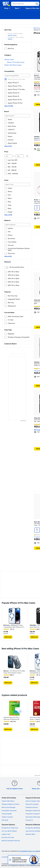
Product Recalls (7, 814)
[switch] (6, 267)
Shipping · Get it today (16, 37)
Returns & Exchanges (8, 807)
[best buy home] (6, 4)
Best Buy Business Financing (11, 840)
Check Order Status (8, 801)
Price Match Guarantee (9, 810)
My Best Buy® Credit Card (10, 828)
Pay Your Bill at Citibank (9, 831)
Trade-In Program (7, 817)
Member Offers (30, 834)
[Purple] (37, 530)
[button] (7, 8)
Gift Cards (5, 820)
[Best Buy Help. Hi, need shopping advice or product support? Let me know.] (33, 859)
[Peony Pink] (37, 207)
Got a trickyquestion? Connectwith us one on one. (19, 860)
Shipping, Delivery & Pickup (10, 804)
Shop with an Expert (32, 804)
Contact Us (29, 820)
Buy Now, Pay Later (8, 837)
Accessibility (5, 857)
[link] (9, 629)
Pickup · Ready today (15, 33)
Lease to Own (6, 834)
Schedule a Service (32, 807)
